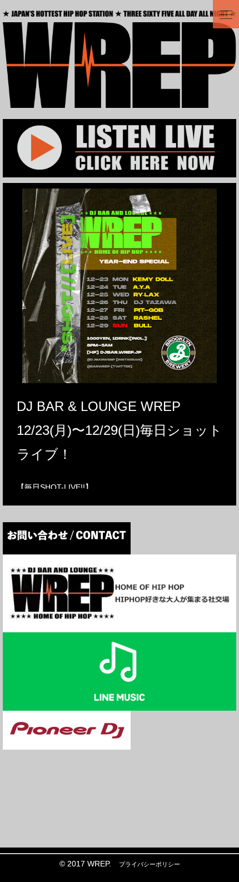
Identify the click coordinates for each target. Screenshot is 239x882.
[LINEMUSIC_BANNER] (119, 702)
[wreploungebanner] (119, 625)
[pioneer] (67, 741)
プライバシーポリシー (149, 864)
